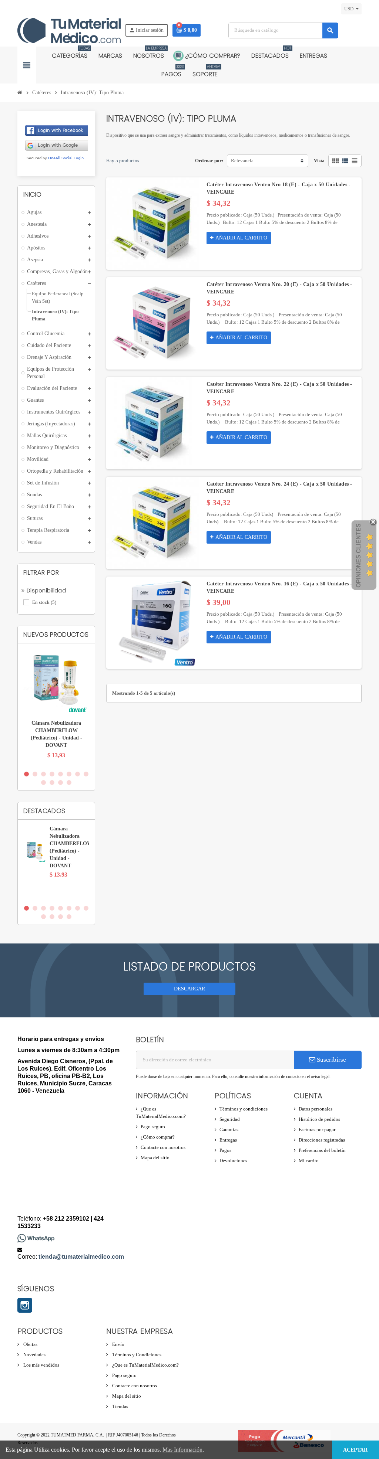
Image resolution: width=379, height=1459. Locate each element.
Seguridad (229, 1119)
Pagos (225, 1150)
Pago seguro (153, 1126)
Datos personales (315, 1109)
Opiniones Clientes (358, 555)
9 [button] (43, 782)
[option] (56, 707)
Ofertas (29, 1344)
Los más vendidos (40, 1365)
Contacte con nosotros (163, 1147)
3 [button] (43, 774)
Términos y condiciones (243, 1109)
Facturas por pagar (317, 1129)
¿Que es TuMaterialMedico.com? (145, 1365)
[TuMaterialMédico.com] (69, 30)
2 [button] (35, 774)
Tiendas (119, 1406)
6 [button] (69, 774)
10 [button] (52, 782)
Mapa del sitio (155, 1157)
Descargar (189, 989)
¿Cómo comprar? (158, 1137)
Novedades (34, 1354)
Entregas (228, 1140)
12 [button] (69, 782)
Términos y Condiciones (136, 1354)
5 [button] (60, 774)
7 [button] (77, 774)
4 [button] (52, 774)
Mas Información (182, 1449)
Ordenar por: (209, 160)
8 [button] (86, 774)
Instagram (24, 1305)
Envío (117, 1344)
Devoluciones (233, 1160)
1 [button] (26, 774)
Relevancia (242, 160)
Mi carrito (309, 1160)
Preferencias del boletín (322, 1150)
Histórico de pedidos (319, 1119)
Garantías (228, 1129)
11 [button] (60, 782)
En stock (44, 602)
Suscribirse (330, 1059)
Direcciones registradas (322, 1140)
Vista (319, 160)
